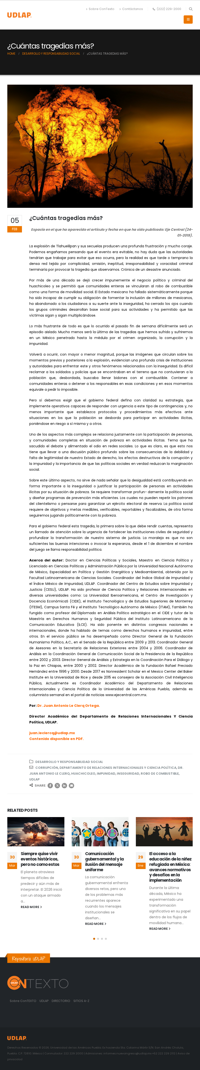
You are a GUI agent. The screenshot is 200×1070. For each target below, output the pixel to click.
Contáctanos (132, 9)
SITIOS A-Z (81, 1001)
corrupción (46, 767)
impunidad (106, 773)
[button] (191, 9)
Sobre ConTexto (101, 9)
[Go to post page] (35, 831)
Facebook (50, 785)
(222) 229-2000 (169, 9)
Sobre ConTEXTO (23, 1001)
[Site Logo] (19, 15)
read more (30, 907)
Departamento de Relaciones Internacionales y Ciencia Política (118, 767)
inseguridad (128, 773)
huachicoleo (83, 773)
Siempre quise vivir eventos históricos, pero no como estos (40, 859)
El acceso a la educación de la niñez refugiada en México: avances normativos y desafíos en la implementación (170, 867)
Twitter (57, 785)
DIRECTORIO (61, 1001)
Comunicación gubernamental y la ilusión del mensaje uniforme (104, 861)
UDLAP (34, 779)
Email (71, 785)
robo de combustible (160, 773)
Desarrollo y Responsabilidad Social (69, 762)
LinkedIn (64, 785)
